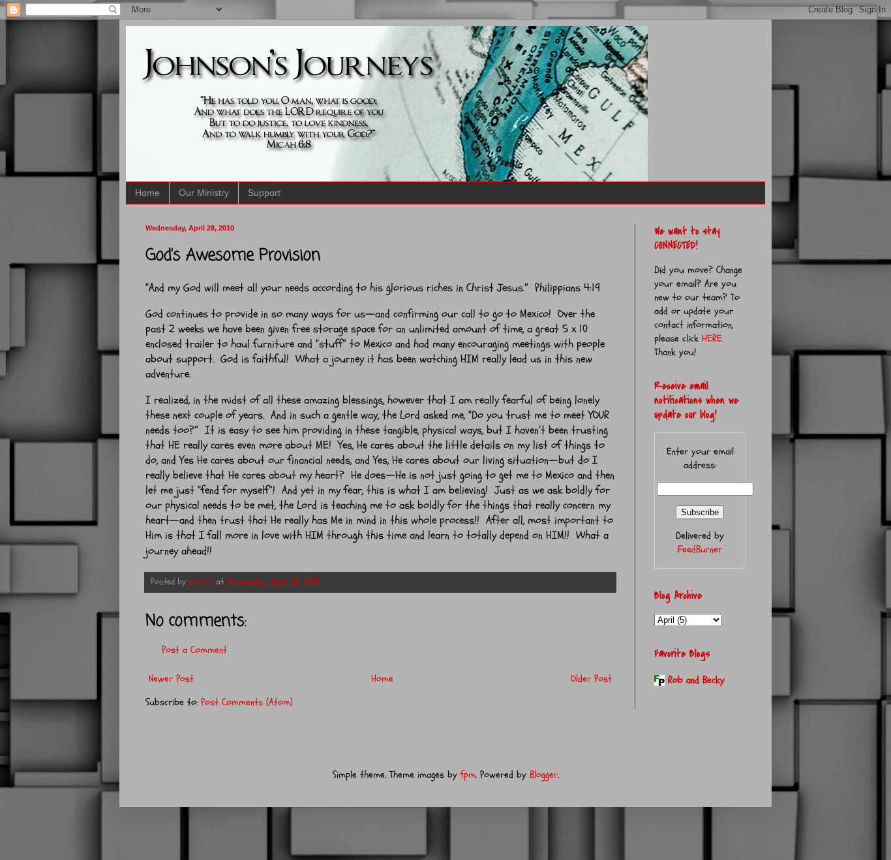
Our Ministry (204, 192)
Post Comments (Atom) (247, 702)
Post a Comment (194, 650)
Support (264, 192)
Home (147, 192)
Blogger (544, 775)
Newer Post (171, 679)
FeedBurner (700, 549)
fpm (468, 775)
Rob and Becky (696, 680)
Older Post (591, 679)
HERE (712, 338)
